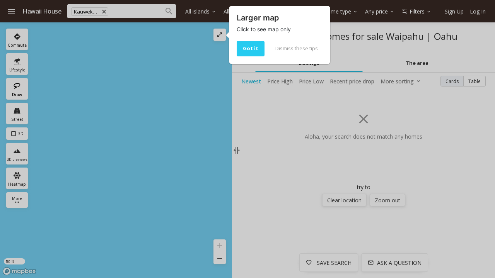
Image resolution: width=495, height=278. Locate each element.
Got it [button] (250, 48)
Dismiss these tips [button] (296, 48)
